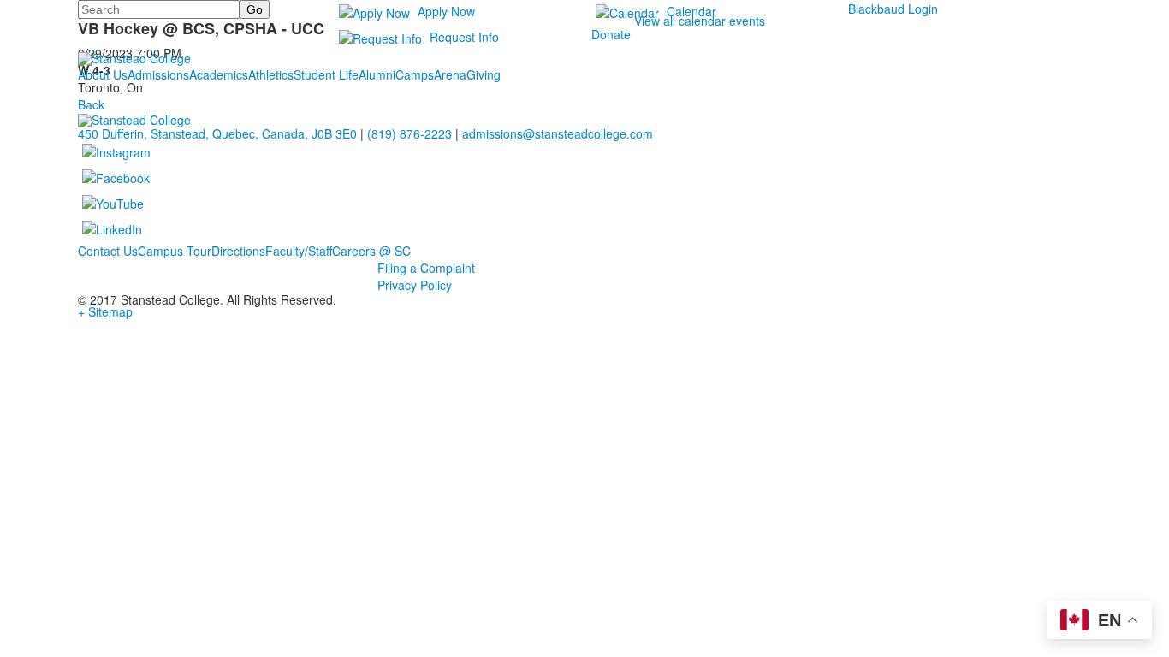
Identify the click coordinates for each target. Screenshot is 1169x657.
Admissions (158, 74)
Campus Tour (174, 250)
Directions (238, 250)
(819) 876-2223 (409, 133)
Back (91, 104)
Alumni (377, 74)
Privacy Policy (414, 284)
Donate (611, 34)
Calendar (691, 11)
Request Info (464, 36)
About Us (103, 74)
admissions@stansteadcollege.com (557, 133)
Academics (218, 74)
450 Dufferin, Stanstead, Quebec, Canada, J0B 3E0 (217, 133)
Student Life (326, 74)
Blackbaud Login (893, 8)
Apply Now (446, 11)
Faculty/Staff (298, 250)
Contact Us (108, 250)
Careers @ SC (371, 250)
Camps (414, 74)
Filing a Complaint (426, 267)
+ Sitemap (105, 311)
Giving (483, 74)
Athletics (271, 74)
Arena (450, 74)
